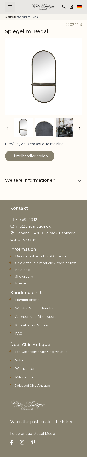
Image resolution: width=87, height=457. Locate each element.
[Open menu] (10, 7)
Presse (20, 283)
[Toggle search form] (64, 6)
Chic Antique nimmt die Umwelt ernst (45, 263)
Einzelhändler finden (30, 156)
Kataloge (22, 270)
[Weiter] (79, 128)
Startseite (10, 16)
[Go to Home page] (43, 6)
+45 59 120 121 (27, 220)
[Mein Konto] (71, 6)
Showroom (24, 276)
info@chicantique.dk (33, 226)
